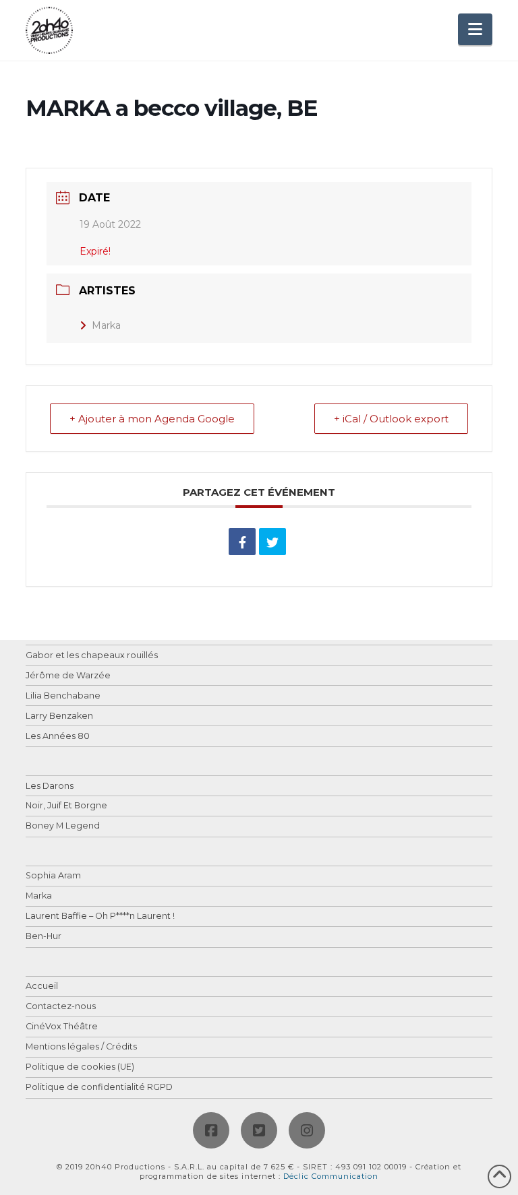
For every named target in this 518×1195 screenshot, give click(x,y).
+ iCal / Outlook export (391, 418)
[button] (475, 29)
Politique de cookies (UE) (80, 1067)
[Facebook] (211, 1130)
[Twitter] (259, 1130)
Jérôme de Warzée (68, 676)
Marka (106, 325)
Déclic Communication (330, 1176)
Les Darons (50, 786)
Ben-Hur (43, 936)
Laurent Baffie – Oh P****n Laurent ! (100, 916)
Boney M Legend (63, 826)
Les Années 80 (58, 736)
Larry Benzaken (59, 716)
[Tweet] (272, 541)
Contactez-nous (61, 1006)
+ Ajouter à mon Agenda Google (152, 418)
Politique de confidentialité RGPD (99, 1087)
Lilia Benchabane (63, 696)
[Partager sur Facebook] (242, 541)
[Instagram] (307, 1130)
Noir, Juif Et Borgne (66, 806)
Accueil (42, 986)
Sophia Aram (53, 876)
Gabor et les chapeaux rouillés (92, 655)
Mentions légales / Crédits (81, 1047)
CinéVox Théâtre (62, 1027)
